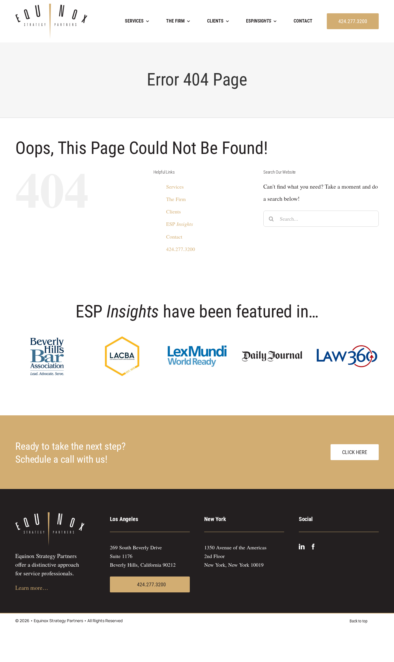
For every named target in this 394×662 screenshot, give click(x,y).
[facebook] (313, 547)
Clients (173, 211)
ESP (179, 223)
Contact (174, 236)
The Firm (176, 199)
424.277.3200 (180, 249)
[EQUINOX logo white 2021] (50, 515)
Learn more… (31, 588)
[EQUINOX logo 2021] (51, 6)
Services (175, 186)
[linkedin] (302, 547)
